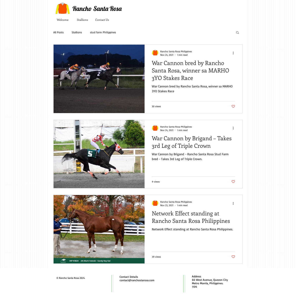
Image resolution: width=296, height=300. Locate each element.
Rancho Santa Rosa (97, 8)
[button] (237, 33)
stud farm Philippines (103, 32)
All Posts (58, 32)
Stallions (77, 32)
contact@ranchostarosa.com (137, 280)
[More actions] (234, 52)
